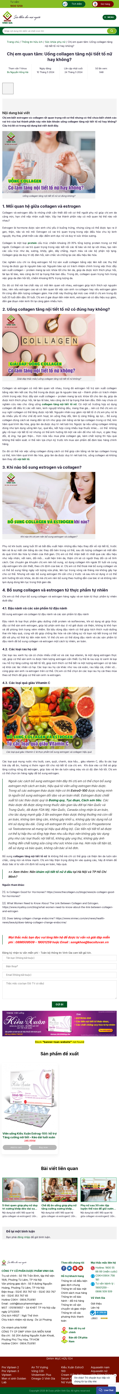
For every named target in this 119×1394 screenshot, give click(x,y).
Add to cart (16, 1147)
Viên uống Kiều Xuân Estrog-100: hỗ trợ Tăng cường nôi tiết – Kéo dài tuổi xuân (29, 1135)
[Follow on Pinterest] (75, 1268)
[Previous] (4, 1201)
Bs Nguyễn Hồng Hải (17, 72)
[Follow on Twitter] (69, 1268)
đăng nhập (23, 1237)
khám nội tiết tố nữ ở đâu (54, 872)
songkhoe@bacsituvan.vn (89, 942)
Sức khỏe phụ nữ (55, 41)
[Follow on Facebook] (63, 1268)
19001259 (44, 942)
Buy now (43, 1147)
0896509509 (24, 942)
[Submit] (111, 31)
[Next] (112, 1201)
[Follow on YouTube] (80, 1268)
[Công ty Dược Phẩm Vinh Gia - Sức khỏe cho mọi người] (21, 17)
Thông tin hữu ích (31, 41)
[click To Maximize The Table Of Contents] (7, 88)
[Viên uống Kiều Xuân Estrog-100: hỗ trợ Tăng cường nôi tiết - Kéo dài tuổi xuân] (29, 1097)
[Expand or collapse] (6, 103)
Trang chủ (13, 41)
